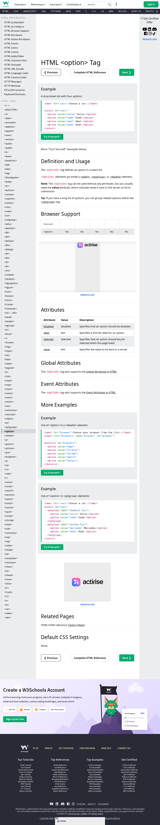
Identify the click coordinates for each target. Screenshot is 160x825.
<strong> (9, 520)
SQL (44, 11)
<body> (8, 181)
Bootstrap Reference (60, 779)
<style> (8, 524)
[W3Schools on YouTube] (144, 29)
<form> (8, 300)
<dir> (7, 253)
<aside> (8, 143)
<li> (6, 372)
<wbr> (7, 617)
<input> (8, 350)
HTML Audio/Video (14, 56)
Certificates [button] (73, 4)
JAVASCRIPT (30, 11)
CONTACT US (124, 748)
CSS (16, 11)
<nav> (7, 405)
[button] (109, 4)
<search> (9, 490)
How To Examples (95, 772)
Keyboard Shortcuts (14, 94)
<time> (8, 579)
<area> (8, 135)
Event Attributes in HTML (101, 392)
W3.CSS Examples (95, 779)
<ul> (6, 604)
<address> (9, 126)
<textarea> (10, 562)
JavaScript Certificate (129, 770)
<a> (6, 113)
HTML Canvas (11, 51)
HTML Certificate (129, 765)
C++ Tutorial (25, 788)
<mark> (8, 388)
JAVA (68, 11)
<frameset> (10, 308)
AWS (111, 11)
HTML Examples (95, 765)
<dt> (6, 266)
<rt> (6, 469)
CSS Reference (60, 767)
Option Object (76, 625)
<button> (9, 190)
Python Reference (60, 774)
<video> (8, 613)
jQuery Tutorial (26, 791)
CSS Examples (95, 767)
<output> (9, 435)
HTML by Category (14, 26)
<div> (7, 257)
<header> (9, 321)
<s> (6, 477)
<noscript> (10, 414)
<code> (8, 211)
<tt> (6, 596)
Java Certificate (129, 784)
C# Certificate (129, 788)
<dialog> (9, 249)
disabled (49, 326)
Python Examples (95, 777)
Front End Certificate (129, 772)
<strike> (8, 515)
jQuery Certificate (129, 781)
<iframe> (9, 342)
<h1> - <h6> (10, 312)
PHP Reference (60, 781)
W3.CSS (122, 11)
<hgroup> (9, 325)
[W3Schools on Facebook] (146, 34)
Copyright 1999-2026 (49, 818)
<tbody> (8, 549)
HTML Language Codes (16, 73)
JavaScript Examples (95, 770)
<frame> (9, 304)
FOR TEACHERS (87, 748)
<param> (9, 443)
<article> (9, 139)
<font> (8, 291)
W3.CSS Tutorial (25, 779)
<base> (8, 156)
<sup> (7, 537)
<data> (8, 223)
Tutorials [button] (19, 4)
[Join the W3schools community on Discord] (154, 29)
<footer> (9, 295)
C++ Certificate (129, 786)
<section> (9, 494)
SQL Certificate (129, 774)
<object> (9, 418)
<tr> (6, 587)
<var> (7, 608)
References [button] (37, 4)
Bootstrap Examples (95, 781)
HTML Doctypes (12, 64)
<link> (7, 376)
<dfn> (7, 245)
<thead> (8, 575)
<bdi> (7, 164)
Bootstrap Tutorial (25, 781)
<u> (6, 600)
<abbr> (8, 118)
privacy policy (97, 813)
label (46, 333)
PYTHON (56, 11)
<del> (7, 236)
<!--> (7, 105)
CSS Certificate (129, 767)
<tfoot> (8, 566)
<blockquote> (11, 177)
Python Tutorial (25, 777)
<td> (6, 553)
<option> (9, 431)
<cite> (7, 207)
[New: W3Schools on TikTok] (154, 34)
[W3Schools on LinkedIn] (149, 29)
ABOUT (92, 804)
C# (102, 11)
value (47, 349)
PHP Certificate (129, 779)
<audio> (8, 147)
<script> (8, 486)
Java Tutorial (25, 786)
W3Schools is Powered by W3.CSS (105, 818)
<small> (8, 503)
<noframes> (11, 410)
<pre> (7, 452)
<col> (7, 215)
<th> (7, 570)
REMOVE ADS (87, 294)
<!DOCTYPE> (11, 109)
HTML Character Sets (15, 60)
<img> (7, 346)
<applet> (9, 130)
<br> (6, 185)
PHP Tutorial (26, 784)
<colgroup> (10, 219)
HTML (5, 11)
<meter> (9, 401)
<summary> (10, 532)
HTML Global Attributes (17, 39)
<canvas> (9, 194)
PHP (78, 11)
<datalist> (9, 228)
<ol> (6, 422)
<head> (8, 317)
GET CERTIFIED (66, 748)
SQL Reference (60, 772)
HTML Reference (60, 765)
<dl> (6, 262)
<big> (7, 173)
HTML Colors (11, 47)
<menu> (8, 393)
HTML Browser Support (16, 30)
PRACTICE (106, 748)
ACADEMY (103, 804)
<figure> (8, 287)
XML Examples (95, 788)
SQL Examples (95, 774)
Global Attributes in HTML (101, 371)
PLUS (35, 748)
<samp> (8, 482)
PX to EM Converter (14, 90)
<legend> (9, 367)
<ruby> (8, 473)
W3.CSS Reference (60, 777)
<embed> (9, 274)
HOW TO (136, 11)
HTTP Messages (12, 81)
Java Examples (95, 786)
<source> (9, 507)
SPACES (48, 748)
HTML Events (11, 43)
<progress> (10, 456)
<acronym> (10, 122)
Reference (90, 72)
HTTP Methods (12, 85)
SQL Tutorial (25, 774)
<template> (10, 558)
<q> (6, 460)
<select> (9, 498)
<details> (9, 240)
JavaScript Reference (60, 770)
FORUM (81, 804)
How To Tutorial (25, 772)
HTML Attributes (13, 35)
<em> (7, 270)
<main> (8, 380)
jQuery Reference (60, 791)
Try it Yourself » (52, 136)
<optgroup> (10, 427)
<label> (8, 363)
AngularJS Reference (60, 788)
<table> (8, 545)
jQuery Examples (95, 791)
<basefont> (10, 160)
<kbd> (7, 359)
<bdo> (7, 168)
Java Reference (60, 786)
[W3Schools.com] (24, 750)
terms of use (74, 813)
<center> (9, 202)
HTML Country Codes (15, 77)
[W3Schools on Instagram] (150, 34)
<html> (8, 333)
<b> (6, 152)
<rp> (6, 465)
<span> (8, 511)
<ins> (7, 355)
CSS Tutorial (25, 767)
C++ (94, 11)
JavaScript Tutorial (25, 770)
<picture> (9, 448)
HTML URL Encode (14, 68)
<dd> (7, 232)
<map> (8, 384)
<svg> (7, 541)
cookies (83, 813)
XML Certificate (129, 791)
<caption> (9, 198)
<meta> (8, 397)
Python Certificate (129, 777)
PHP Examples (95, 784)
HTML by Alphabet (14, 22)
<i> (6, 338)
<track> (8, 592)
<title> (8, 583)
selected (48, 339)
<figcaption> (11, 283)
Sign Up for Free (15, 719)
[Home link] (6, 4)
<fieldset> (9, 278)
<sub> (7, 528)
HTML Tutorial (25, 765)
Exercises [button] (55, 4)
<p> (6, 439)
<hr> (6, 329)
